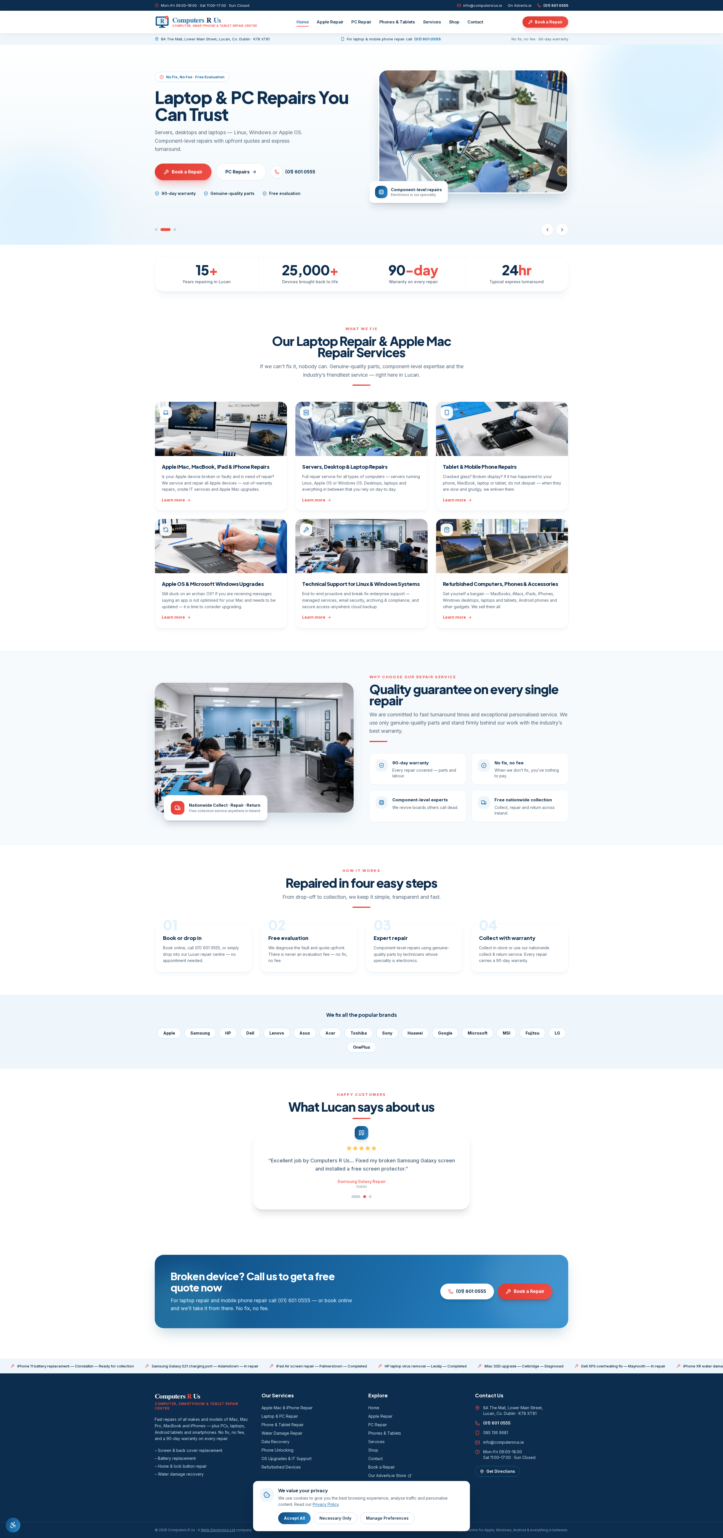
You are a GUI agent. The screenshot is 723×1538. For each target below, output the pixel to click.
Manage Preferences (387, 1518)
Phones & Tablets (397, 22)
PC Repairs (237, 171)
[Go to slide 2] (165, 229)
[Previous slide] (547, 229)
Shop (454, 22)
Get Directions (500, 1471)
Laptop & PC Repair (280, 1416)
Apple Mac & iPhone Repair (287, 1407)
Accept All (294, 1518)
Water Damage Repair (282, 1433)
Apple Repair (330, 22)
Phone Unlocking (277, 1450)
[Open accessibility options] (13, 1525)
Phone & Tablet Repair (283, 1424)
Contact (475, 22)
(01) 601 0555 (555, 5)
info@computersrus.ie (482, 5)
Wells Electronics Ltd (218, 1530)
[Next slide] (562, 229)
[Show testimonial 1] (352, 1196)
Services (432, 22)
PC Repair (361, 22)
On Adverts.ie (520, 5)
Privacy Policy (326, 1504)
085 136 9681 (495, 1432)
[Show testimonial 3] (370, 1196)
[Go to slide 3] (174, 229)
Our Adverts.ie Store (387, 1475)
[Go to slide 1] (156, 229)
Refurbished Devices (281, 1467)
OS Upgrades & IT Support (287, 1458)
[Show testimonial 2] (361, 1196)
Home (303, 22)
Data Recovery (275, 1441)
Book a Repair (549, 21)
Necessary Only (335, 1518)
